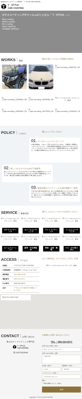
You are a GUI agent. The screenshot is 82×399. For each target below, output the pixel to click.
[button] (44, 265)
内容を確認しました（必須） (53, 383)
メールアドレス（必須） (50, 373)
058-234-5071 (19, 279)
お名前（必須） (47, 365)
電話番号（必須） (68, 365)
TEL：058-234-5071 (61, 342)
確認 (43, 380)
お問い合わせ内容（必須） (50, 346)
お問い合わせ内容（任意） (50, 353)
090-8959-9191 (20, 274)
